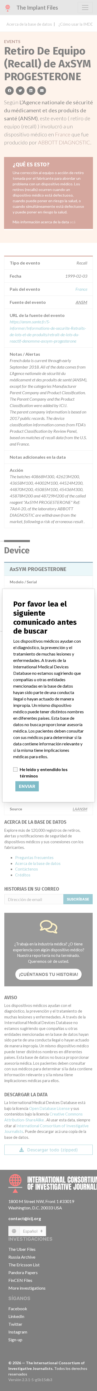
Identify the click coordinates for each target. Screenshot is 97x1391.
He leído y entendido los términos (44, 772)
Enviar (27, 786)
